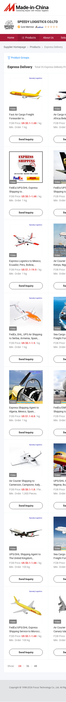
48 (35, 666)
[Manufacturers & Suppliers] (27, 7)
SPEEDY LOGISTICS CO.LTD (37, 22)
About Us (48, 37)
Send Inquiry (26, 139)
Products (30, 37)
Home (10, 37)
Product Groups (19, 57)
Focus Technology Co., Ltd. (46, 687)
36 (27, 666)
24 (19, 666)
